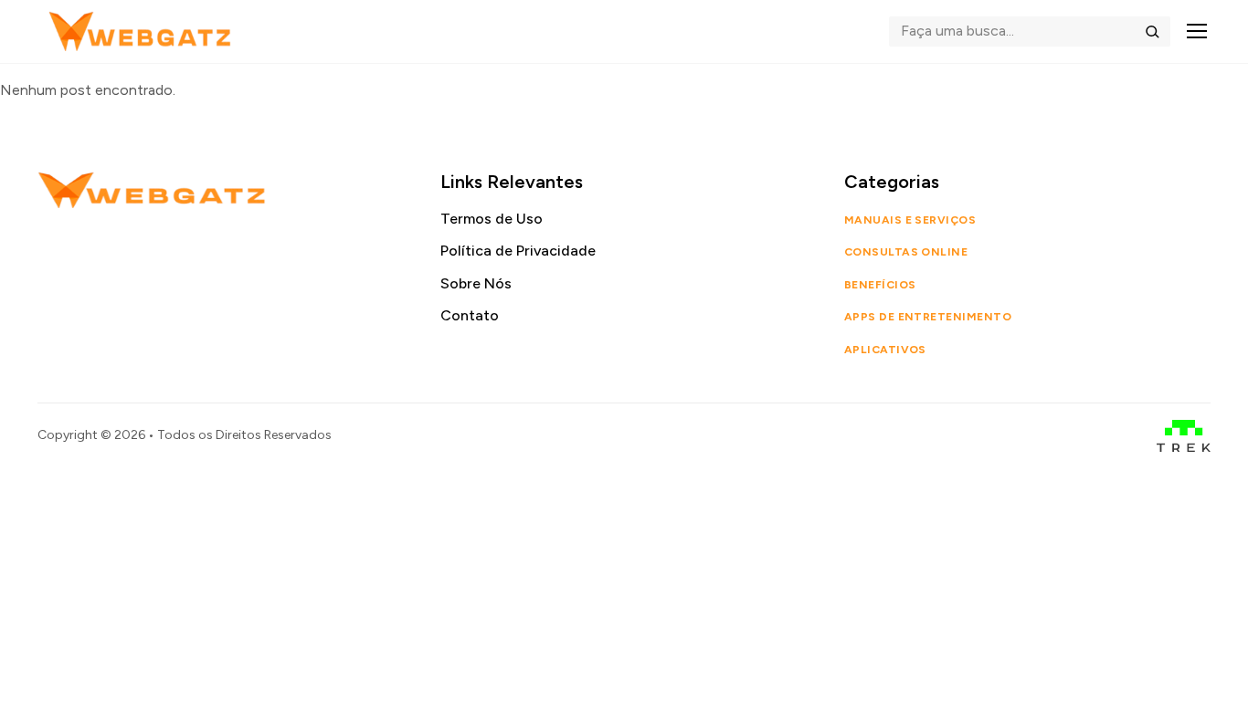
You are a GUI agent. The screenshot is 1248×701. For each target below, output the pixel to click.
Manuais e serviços (910, 220)
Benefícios (880, 284)
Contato (469, 315)
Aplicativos (885, 349)
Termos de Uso (491, 218)
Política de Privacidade (518, 250)
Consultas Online (906, 252)
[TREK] (1184, 436)
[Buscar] (1152, 31)
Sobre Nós (476, 283)
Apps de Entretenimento (928, 316)
